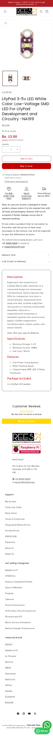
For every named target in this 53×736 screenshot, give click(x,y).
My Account (10, 501)
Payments (10, 542)
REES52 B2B (11, 536)
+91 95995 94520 (22, 479)
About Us (9, 548)
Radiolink (10, 679)
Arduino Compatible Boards (18, 581)
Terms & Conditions (15, 519)
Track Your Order (13, 507)
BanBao (9, 691)
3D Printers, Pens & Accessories (20, 611)
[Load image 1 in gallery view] (10, 78)
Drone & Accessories (15, 605)
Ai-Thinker (10, 656)
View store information (16, 181)
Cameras (9, 599)
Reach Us (9, 554)
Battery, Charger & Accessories (20, 628)
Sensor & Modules (13, 587)
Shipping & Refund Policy (17, 525)
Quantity (5, 144)
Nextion (9, 662)
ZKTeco (8, 685)
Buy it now (26, 166)
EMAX (8, 667)
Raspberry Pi (11, 570)
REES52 (8, 644)
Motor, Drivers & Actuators (18, 622)
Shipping (5, 140)
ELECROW (10, 697)
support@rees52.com (24, 482)
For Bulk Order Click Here (8, 196)
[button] (5, 11)
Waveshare (10, 673)
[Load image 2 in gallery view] (26, 78)
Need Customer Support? (26, 196)
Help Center (11, 513)
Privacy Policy (12, 530)
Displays (9, 593)
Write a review (26, 421)
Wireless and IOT (13, 616)
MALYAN (9, 702)
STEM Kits (10, 576)
